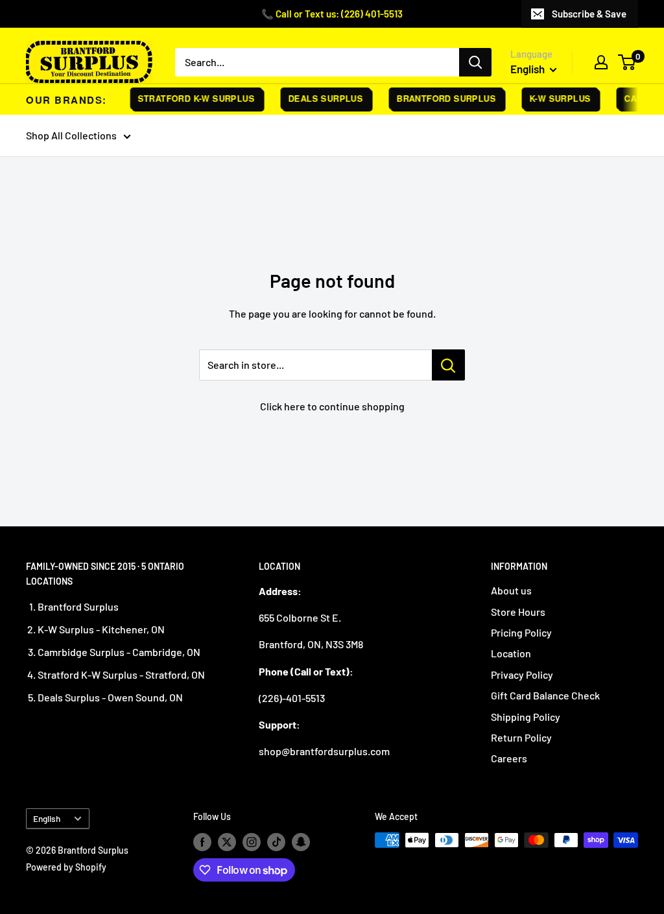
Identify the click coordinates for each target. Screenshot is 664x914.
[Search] (475, 62)
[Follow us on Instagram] (252, 841)
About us (511, 590)
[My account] (601, 62)
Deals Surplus (320, 98)
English (46, 818)
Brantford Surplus (441, 98)
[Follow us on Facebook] (202, 841)
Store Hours (518, 611)
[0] (627, 62)
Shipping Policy (525, 716)
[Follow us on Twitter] (227, 841)
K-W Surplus (555, 98)
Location (511, 653)
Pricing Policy (521, 632)
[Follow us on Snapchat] (301, 841)
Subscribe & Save (589, 13)
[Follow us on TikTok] (276, 841)
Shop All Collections (71, 135)
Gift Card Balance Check (545, 695)
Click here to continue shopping (332, 406)
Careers (509, 758)
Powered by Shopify (66, 867)
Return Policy (521, 737)
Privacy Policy (522, 674)
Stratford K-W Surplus (191, 98)
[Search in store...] (448, 365)
